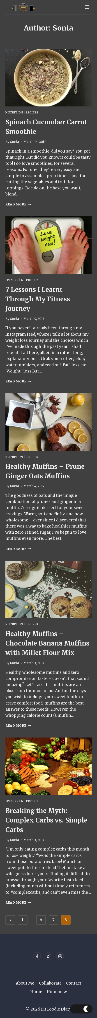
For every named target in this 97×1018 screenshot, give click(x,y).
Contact (73, 983)
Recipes (32, 112)
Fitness (11, 280)
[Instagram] (60, 956)
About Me (25, 983)
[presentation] (48, 78)
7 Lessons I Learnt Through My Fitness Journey (37, 299)
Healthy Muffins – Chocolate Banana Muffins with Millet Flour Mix (47, 643)
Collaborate (50, 983)
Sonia (14, 142)
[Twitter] (48, 956)
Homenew (57, 991)
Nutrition (14, 112)
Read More (18, 204)
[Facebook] (37, 956)
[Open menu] (87, 7)
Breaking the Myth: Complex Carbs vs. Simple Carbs (46, 820)
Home (36, 991)
